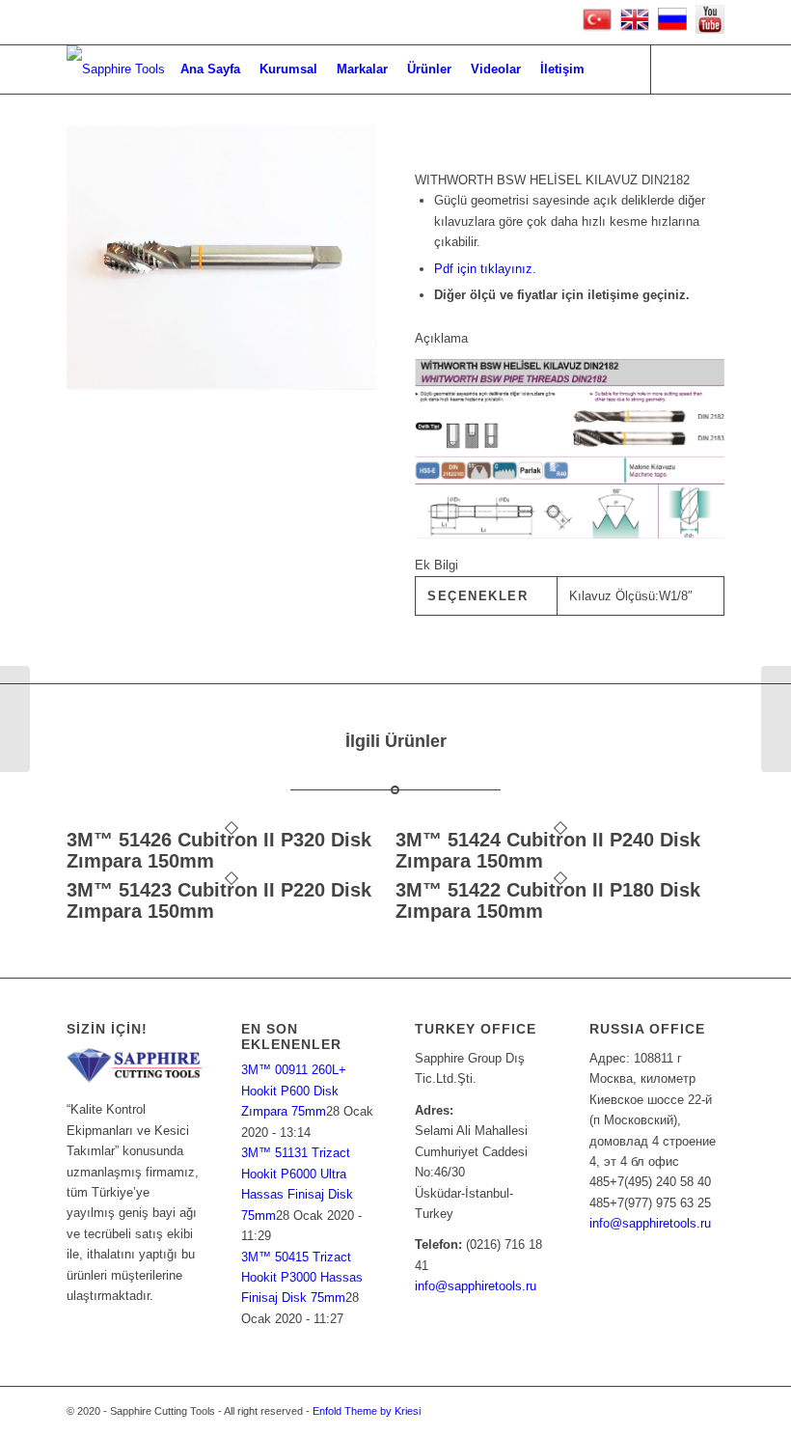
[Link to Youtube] (681, 68)
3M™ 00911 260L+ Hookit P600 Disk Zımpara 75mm (293, 1091)
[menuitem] (210, 69)
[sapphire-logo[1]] (116, 69)
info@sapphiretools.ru (475, 1286)
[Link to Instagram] (710, 68)
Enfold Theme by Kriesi (367, 1411)
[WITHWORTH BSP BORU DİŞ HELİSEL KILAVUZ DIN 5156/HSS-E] (15, 719)
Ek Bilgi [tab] (436, 565)
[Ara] (610, 69)
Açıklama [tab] (441, 338)
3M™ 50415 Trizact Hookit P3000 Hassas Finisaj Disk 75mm (302, 1278)
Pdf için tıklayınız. (485, 269)
